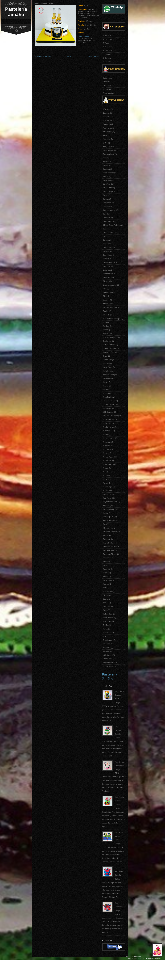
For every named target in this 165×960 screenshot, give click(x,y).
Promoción (107, 558)
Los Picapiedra (108, 420)
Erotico (105, 311)
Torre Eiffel (107, 633)
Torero (105, 629)
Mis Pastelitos (108, 464)
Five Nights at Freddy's (111, 319)
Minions (106, 453)
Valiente (106, 651)
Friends (106, 330)
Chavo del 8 (107, 221)
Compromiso (108, 244)
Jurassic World (108, 405)
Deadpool (106, 266)
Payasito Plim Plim (110, 502)
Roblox (105, 577)
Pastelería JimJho (16, 11)
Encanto (106, 300)
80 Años (106, 120)
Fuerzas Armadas (109, 337)
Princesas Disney (109, 554)
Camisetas (107, 203)
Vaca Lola (106, 648)
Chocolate (107, 85)
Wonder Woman (109, 663)
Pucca (105, 562)
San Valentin (108, 591)
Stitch (105, 610)
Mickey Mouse (108, 438)
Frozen (105, 334)
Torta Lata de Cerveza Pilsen (119, 695)
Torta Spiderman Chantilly (119, 871)
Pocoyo (106, 535)
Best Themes (137, 958)
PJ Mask (106, 491)
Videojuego (107, 655)
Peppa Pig (107, 505)
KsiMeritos (107, 408)
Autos (105, 135)
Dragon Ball (107, 292)
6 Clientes (107, 54)
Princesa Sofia (108, 550)
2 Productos (107, 39)
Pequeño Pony (108, 509)
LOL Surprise (108, 412)
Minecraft (106, 446)
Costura (106, 259)
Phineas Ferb (108, 528)
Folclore (106, 326)
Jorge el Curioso (109, 401)
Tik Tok (106, 625)
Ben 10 (105, 177)
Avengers (106, 139)
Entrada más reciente (43, 56)
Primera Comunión (110, 547)
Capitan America (109, 210)
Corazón (106, 251)
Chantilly (106, 82)
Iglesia (105, 382)
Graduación (107, 360)
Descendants (108, 274)
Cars (105, 214)
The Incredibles (109, 621)
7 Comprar (107, 58)
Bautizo (106, 169)
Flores (105, 322)
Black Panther (108, 188)
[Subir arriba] (158, 951)
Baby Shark (107, 147)
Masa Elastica (108, 93)
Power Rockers (108, 543)
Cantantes (107, 206)
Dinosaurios (107, 277)
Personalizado (108, 520)
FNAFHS (106, 315)
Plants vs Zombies (110, 532)
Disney (105, 281)
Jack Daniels (108, 397)
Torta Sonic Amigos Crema (119, 836)
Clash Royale (108, 233)
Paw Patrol (107, 498)
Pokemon (106, 539)
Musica (106, 479)
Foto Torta (107, 89)
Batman (106, 162)
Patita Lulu (107, 494)
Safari (105, 588)
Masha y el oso (109, 427)
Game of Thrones (109, 348)
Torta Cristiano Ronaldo (118, 730)
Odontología (107, 487)
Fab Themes (157, 958)
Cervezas (106, 218)
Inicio (69, 56)
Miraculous (107, 461)
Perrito (105, 513)
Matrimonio (107, 431)
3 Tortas (106, 43)
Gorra (105, 356)
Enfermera (107, 304)
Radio (105, 565)
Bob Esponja (108, 191)
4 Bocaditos (107, 47)
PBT (144, 958)
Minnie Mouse (108, 457)
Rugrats (106, 584)
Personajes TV (108, 517)
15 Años (106, 109)
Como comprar (83, 37)
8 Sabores (107, 62)
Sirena (105, 599)
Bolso (105, 195)
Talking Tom (107, 614)
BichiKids (106, 184)
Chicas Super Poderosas (112, 225)
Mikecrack (107, 442)
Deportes (106, 270)
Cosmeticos (107, 255)
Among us (107, 124)
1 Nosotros (107, 36)
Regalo (105, 573)
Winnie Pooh (108, 659)
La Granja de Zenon (110, 416)
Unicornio (106, 644)
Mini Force (107, 449)
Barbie (105, 158)
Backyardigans (108, 154)
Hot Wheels (107, 378)
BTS (104, 143)
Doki (104, 289)
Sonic (105, 603)
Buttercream (107, 78)
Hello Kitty (107, 371)
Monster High (108, 472)
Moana (105, 468)
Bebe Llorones (108, 173)
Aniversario (107, 132)
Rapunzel (106, 569)
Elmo (105, 296)
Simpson (106, 595)
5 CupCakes (107, 51)
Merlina (106, 434)
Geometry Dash (109, 352)
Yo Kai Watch (108, 666)
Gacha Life (107, 341)
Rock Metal (107, 580)
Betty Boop (107, 180)
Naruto (105, 483)
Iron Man (106, 393)
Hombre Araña (108, 375)
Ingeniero (106, 390)
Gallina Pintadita (109, 345)
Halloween (107, 363)
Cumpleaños (107, 262)
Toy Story (106, 636)
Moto (105, 476)
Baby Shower (108, 150)
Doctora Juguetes (109, 285)
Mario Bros (107, 423)
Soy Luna (106, 606)
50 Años (106, 117)
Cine (104, 229)
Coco (105, 236)
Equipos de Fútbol (110, 307)
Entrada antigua (93, 56)
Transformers (108, 640)
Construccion (108, 248)
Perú (105, 524)
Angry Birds (107, 128)
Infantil (105, 386)
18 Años (106, 113)
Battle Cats (107, 165)
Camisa (106, 199)
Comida (106, 240)
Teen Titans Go (109, 618)
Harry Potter (107, 367)
